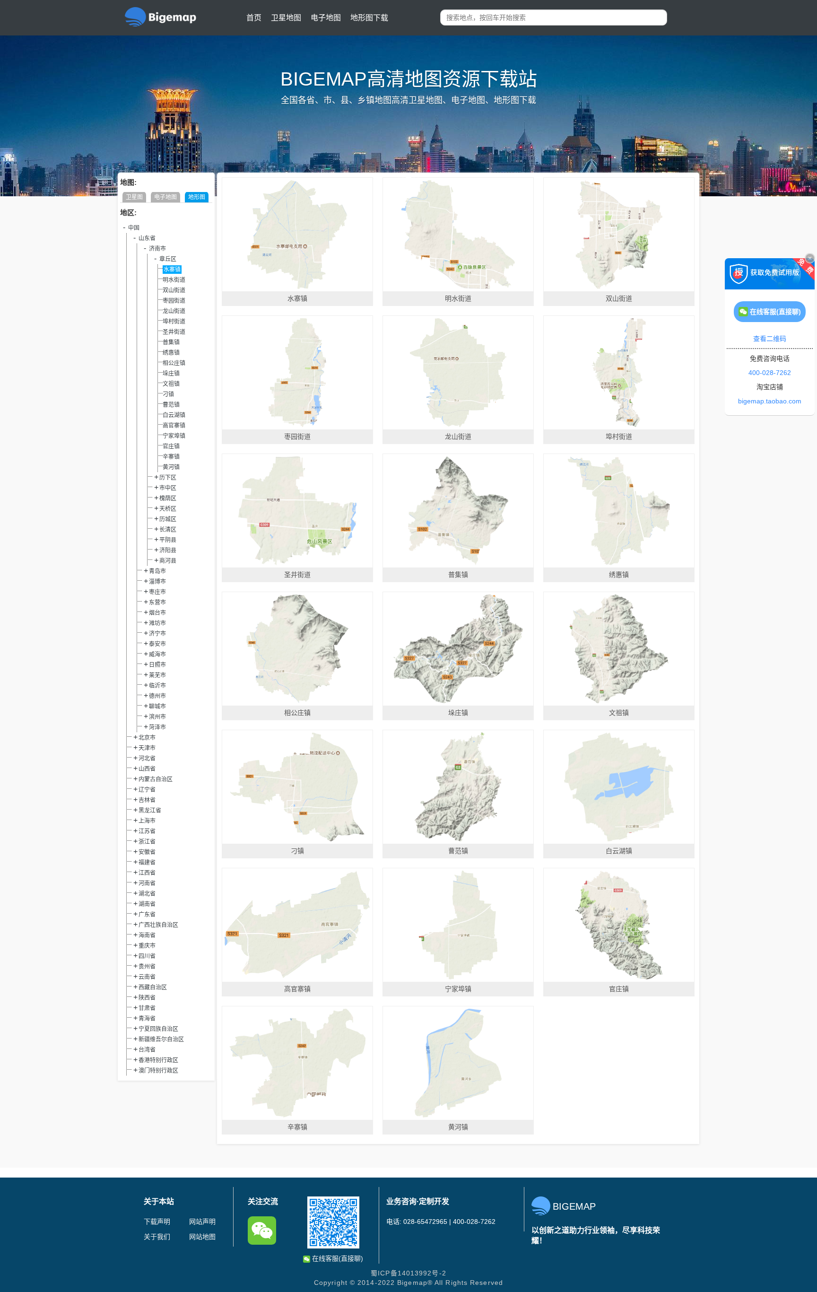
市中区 (167, 488)
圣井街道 (174, 332)
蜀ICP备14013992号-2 (408, 1273)
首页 (253, 18)
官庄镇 (171, 446)
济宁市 (157, 633)
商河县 (167, 561)
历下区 (167, 477)
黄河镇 (171, 467)
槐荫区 (167, 498)
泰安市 (157, 644)
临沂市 (157, 685)
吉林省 (147, 800)
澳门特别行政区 (158, 1070)
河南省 (147, 883)
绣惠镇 (171, 352)
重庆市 (147, 946)
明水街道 (174, 280)
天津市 (147, 748)
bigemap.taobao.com (769, 401)
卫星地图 (286, 18)
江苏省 (147, 831)
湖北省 (147, 893)
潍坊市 (157, 623)
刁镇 (168, 394)
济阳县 (167, 550)
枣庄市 (157, 592)
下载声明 (157, 1221)
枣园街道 (174, 300)
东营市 (157, 602)
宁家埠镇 (174, 436)
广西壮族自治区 (158, 925)
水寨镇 (172, 269)
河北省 (147, 758)
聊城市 (157, 706)
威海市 (157, 654)
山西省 (147, 769)
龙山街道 (174, 311)
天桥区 (167, 509)
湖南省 (147, 904)
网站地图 (202, 1236)
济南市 (157, 248)
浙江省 (147, 841)
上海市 (147, 821)
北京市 (147, 737)
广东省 (147, 914)
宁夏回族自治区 (158, 1029)
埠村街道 (174, 321)
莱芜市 (157, 675)
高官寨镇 (174, 425)
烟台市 (157, 613)
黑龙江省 (150, 810)
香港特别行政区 (158, 1060)
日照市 (157, 665)
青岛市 (157, 571)
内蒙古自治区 (156, 779)
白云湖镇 (174, 415)
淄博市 (157, 581)
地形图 (196, 197)
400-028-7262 (769, 372)
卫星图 (134, 197)
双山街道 (174, 290)
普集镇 (171, 342)
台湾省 (147, 1050)
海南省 (147, 935)
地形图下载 (369, 18)
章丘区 (167, 259)
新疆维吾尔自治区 (161, 1039)
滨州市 (157, 717)
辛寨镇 (171, 457)
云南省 (147, 977)
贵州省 (147, 966)
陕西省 (147, 998)
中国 (133, 228)
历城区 (167, 519)
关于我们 (157, 1236)
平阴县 (167, 540)
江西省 (147, 873)
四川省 (147, 956)
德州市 (157, 696)
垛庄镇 (171, 373)
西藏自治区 (153, 987)
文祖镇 (171, 384)
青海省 (147, 1018)
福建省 (147, 862)
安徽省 (147, 852)
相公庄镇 (174, 363)
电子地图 (326, 18)
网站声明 (202, 1221)
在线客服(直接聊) (336, 1258)
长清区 (167, 529)
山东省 (147, 238)
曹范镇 (171, 405)
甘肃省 (147, 1008)
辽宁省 (147, 789)
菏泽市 (157, 727)
